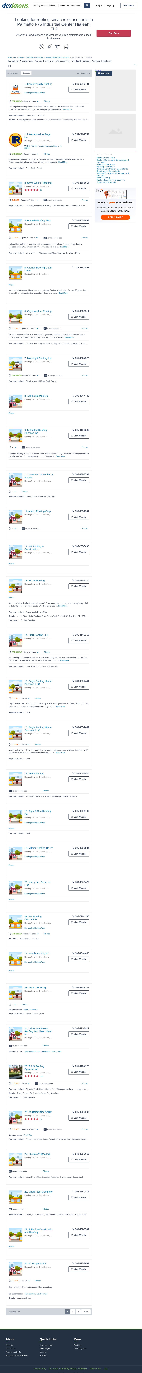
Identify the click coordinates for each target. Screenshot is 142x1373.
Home (10, 57)
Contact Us (10, 1349)
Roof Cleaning (103, 178)
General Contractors (106, 164)
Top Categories (80, 1349)
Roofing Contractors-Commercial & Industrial (113, 161)
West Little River (30, 1010)
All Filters (14, 73)
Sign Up (111, 5)
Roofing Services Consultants (36, 88)
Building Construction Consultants (57, 57)
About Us (9, 1345)
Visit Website (80, 89)
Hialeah (21, 57)
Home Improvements (106, 182)
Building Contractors (106, 166)
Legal (106, 1369)
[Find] (87, 5)
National (43, 1352)
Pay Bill (43, 1355)
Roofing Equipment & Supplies (111, 180)
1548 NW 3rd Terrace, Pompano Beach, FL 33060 (43, 147)
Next (86, 1312)
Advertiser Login (46, 1345)
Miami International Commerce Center (40, 1051)
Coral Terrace (42, 1294)
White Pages (45, 1349)
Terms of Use (95, 1369)
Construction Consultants (35, 57)
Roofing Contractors (106, 158)
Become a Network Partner (17, 1355)
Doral (59, 1051)
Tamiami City (30, 1294)
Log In (99, 5)
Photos (47, 101)
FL (15, 57)
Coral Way (28, 1135)
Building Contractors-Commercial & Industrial (113, 174)
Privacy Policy (40, 1369)
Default (84, 73)
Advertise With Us (13, 1352)
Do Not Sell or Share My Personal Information (68, 1369)
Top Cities (78, 1345)
